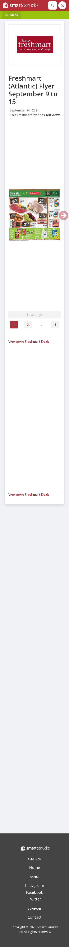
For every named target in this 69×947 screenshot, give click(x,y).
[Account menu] (62, 5)
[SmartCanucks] (25, 5)
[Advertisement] (34, 154)
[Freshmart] (34, 45)
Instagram (34, 885)
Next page (34, 315)
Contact (35, 917)
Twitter (34, 899)
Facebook (34, 892)
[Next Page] (63, 215)
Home (34, 867)
